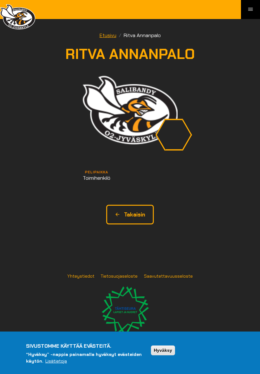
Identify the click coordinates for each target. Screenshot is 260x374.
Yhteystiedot (80, 276)
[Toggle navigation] (250, 9)
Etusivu (108, 35)
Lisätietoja (56, 361)
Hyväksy (163, 350)
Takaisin (134, 214)
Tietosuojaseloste (119, 276)
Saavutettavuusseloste (168, 276)
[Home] (17, 16)
